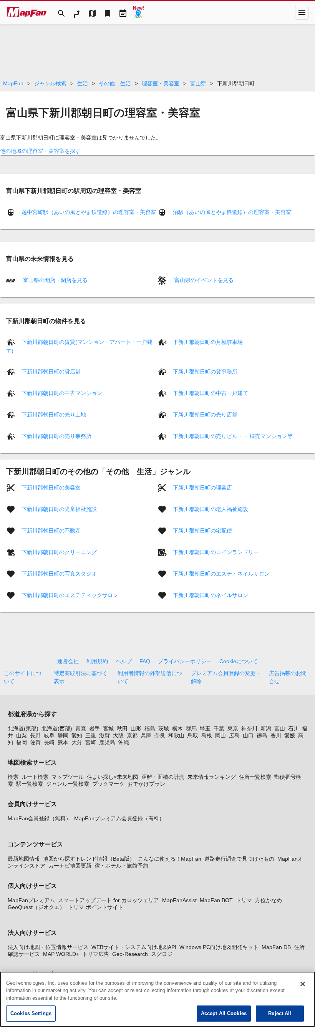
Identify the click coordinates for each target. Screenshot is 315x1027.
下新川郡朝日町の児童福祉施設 (59, 509)
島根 (206, 735)
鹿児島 (107, 742)
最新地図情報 (24, 859)
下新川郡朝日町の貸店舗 (51, 371)
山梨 (21, 735)
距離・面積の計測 (162, 777)
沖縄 (123, 742)
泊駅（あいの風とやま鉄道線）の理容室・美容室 (232, 212)
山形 (136, 728)
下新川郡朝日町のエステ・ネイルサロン (221, 574)
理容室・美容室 (160, 83)
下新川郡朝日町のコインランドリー (216, 552)
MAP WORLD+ (61, 954)
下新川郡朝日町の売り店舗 (205, 414)
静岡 (63, 735)
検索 (13, 777)
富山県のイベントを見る (203, 280)
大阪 (118, 735)
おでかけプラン (146, 784)
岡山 (220, 735)
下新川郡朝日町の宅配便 (202, 531)
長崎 (49, 742)
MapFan (13, 83)
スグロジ (161, 954)
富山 (279, 728)
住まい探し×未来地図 (112, 777)
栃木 (177, 728)
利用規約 (97, 661)
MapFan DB (276, 947)
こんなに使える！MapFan (169, 859)
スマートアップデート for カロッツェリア (108, 900)
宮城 (108, 728)
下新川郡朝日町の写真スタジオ (59, 574)
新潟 (265, 728)
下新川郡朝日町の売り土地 (54, 414)
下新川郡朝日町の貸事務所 (205, 371)
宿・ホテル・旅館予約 (121, 866)
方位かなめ (268, 900)
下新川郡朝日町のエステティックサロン (70, 595)
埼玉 (205, 728)
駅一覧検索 (29, 784)
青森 (80, 728)
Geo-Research (130, 954)
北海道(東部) (23, 728)
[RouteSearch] (77, 12)
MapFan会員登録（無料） (39, 818)
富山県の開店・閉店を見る (55, 280)
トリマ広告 (95, 954)
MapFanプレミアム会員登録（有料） (119, 818)
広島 (234, 735)
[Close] (302, 984)
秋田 (122, 728)
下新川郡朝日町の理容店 (202, 487)
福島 (149, 728)
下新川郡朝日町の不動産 (51, 531)
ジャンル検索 (50, 83)
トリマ (244, 900)
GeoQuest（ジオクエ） (36, 907)
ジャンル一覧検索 (67, 784)
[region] (157, 999)
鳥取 (192, 735)
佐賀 (35, 742)
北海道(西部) (56, 728)
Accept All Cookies (224, 1013)
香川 (275, 735)
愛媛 (289, 735)
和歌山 (176, 735)
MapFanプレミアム (31, 900)
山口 (248, 735)
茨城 (163, 728)
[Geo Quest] (138, 12)
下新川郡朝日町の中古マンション (62, 393)
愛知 (76, 735)
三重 (90, 735)
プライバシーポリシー (185, 661)
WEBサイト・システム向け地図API (133, 947)
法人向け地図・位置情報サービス (48, 947)
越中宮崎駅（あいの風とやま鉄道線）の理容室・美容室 (89, 212)
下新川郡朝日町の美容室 (51, 487)
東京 (232, 728)
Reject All (279, 1013)
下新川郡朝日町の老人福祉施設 (210, 509)
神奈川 (249, 728)
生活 (82, 83)
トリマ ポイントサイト (95, 907)
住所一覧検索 (255, 777)
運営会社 (68, 661)
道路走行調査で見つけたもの (239, 859)
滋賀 (104, 735)
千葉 (219, 728)
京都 (132, 735)
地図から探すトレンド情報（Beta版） (89, 859)
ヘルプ (124, 661)
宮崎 (90, 742)
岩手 (94, 728)
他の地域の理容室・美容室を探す (40, 151)
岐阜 (49, 735)
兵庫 (146, 735)
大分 (76, 742)
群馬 (191, 728)
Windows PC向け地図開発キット (219, 947)
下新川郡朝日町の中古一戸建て (210, 393)
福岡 (21, 742)
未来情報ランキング (211, 777)
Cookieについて (238, 661)
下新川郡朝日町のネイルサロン (210, 595)
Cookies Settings (30, 1013)
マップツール (67, 777)
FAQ (144, 661)
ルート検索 (35, 777)
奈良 (159, 735)
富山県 (198, 83)
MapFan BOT (216, 900)
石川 (293, 728)
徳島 (262, 735)
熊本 (63, 742)
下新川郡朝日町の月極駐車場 (208, 342)
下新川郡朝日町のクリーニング (59, 552)
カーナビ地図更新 (69, 866)
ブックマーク (108, 784)
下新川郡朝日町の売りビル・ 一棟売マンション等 (233, 436)
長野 (35, 735)
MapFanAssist (179, 900)
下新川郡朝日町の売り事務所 (56, 436)
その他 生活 (115, 83)
